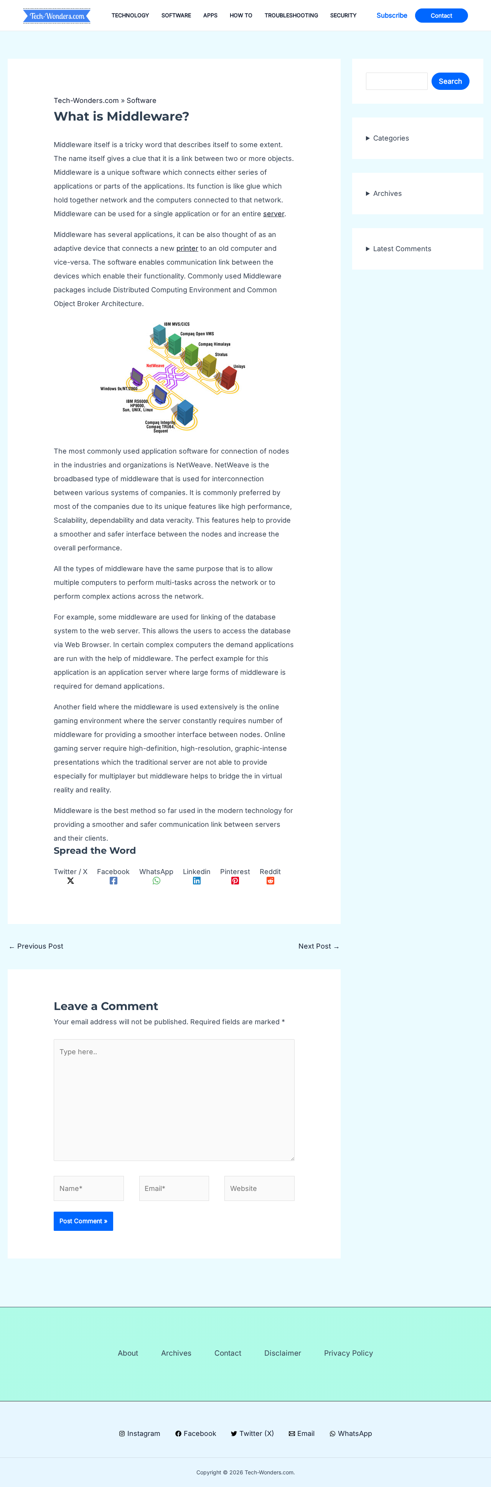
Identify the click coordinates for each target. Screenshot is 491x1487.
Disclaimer (282, 1353)
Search (450, 81)
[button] (392, 15)
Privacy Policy (348, 1353)
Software (142, 100)
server (273, 214)
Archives (387, 193)
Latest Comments (402, 249)
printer (187, 248)
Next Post (319, 946)
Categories (391, 138)
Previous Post (35, 946)
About (128, 1353)
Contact (227, 1353)
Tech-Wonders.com (86, 100)
